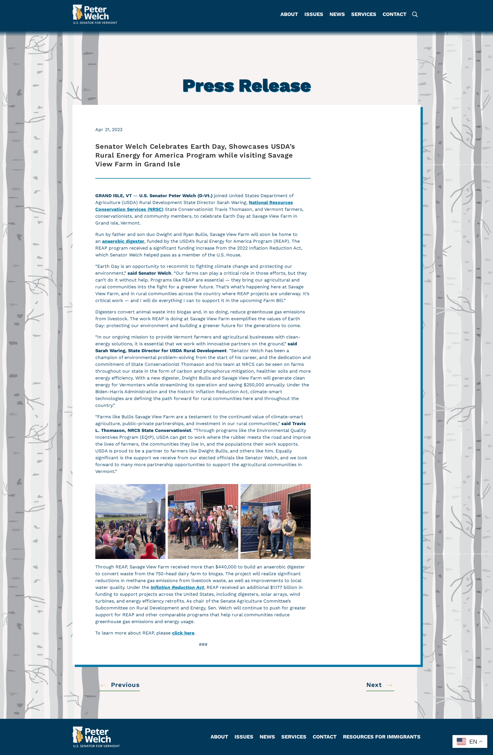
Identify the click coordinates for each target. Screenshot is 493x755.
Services (363, 14)
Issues (313, 14)
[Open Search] (414, 14)
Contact (395, 14)
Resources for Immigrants (382, 737)
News (337, 14)
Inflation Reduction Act (177, 587)
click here (183, 633)
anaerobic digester (123, 241)
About (289, 14)
